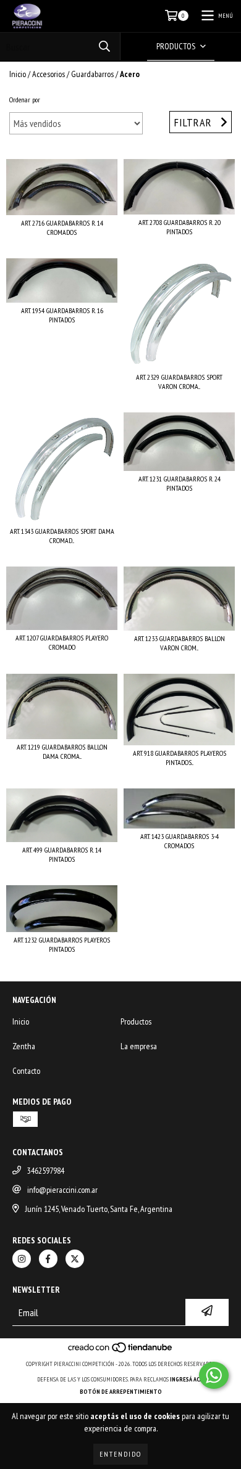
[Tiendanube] (121, 1352)
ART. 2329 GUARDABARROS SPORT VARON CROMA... (179, 381)
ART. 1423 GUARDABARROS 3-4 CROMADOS (179, 841)
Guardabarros (92, 74)
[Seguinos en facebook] (48, 1259)
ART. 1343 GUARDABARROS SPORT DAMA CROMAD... (62, 535)
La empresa (138, 1046)
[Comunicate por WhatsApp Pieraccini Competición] (214, 1375)
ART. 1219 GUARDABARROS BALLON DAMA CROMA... (62, 751)
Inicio (17, 74)
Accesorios (48, 74)
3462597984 (45, 1170)
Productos (135, 1021)
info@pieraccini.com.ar (62, 1189)
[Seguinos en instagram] (21, 1259)
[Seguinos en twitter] (75, 1259)
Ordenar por (24, 99)
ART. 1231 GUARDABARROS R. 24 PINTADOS (179, 483)
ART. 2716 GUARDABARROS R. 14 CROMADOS (62, 227)
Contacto (26, 1070)
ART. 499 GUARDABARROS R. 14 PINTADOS (61, 854)
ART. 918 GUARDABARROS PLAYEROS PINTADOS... (179, 757)
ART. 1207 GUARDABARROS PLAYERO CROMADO (61, 642)
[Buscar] (104, 46)
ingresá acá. (187, 1379)
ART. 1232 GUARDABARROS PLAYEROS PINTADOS (62, 944)
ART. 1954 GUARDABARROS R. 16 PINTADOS (62, 315)
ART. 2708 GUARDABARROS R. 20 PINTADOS (179, 227)
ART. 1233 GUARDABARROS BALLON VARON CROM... (179, 643)
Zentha (23, 1046)
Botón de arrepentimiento (121, 1392)
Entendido (120, 1454)
